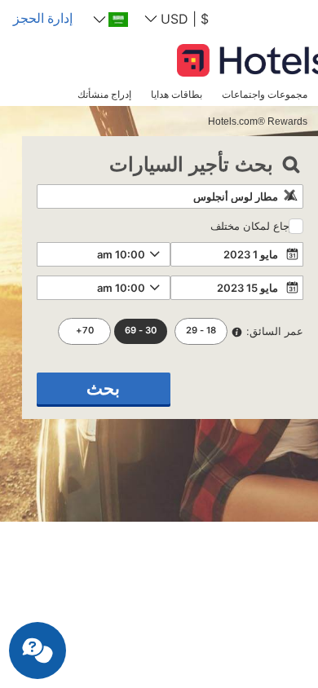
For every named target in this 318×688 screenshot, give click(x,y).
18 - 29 (201, 330)
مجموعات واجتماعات (264, 94)
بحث (103, 388)
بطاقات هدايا (176, 94)
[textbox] (170, 196)
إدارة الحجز (43, 18)
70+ (85, 330)
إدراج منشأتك (104, 94)
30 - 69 (141, 330)
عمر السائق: (274, 330)
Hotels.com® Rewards (257, 121)
